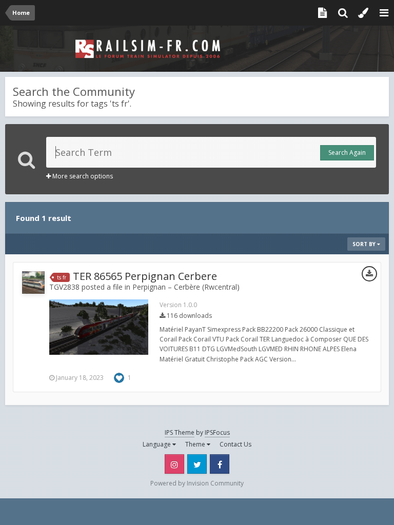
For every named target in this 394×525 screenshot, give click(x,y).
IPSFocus (217, 432)
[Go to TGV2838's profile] (33, 282)
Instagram (174, 464)
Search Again (347, 152)
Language (157, 444)
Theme (196, 444)
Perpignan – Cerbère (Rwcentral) (186, 287)
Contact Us (235, 444)
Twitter (197, 464)
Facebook (219, 464)
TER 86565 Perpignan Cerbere (145, 276)
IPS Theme (179, 432)
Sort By (364, 244)
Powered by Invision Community (197, 483)
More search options (82, 176)
